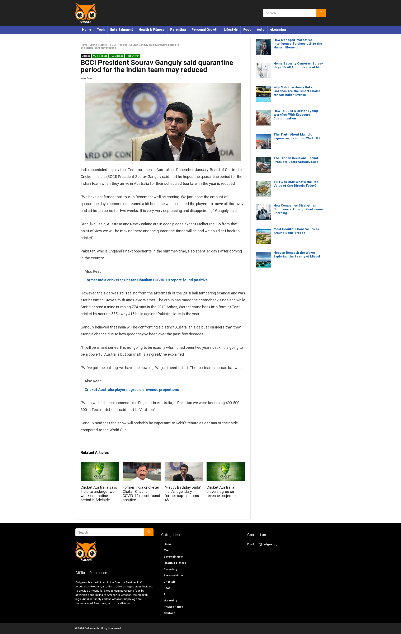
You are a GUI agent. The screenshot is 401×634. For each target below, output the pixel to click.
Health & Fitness (152, 30)
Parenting (178, 30)
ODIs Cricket (100, 56)
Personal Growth (205, 30)
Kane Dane (86, 78)
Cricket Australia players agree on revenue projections (223, 491)
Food (247, 30)
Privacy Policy (173, 606)
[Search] (321, 13)
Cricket (103, 44)
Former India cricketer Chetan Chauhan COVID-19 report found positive (141, 493)
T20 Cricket (116, 56)
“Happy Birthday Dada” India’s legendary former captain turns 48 (183, 493)
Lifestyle (231, 30)
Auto (261, 30)
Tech (101, 30)
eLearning (278, 30)
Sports (93, 44)
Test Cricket (132, 56)
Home (86, 30)
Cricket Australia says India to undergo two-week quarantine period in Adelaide (99, 493)
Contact (169, 613)
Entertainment (121, 30)
